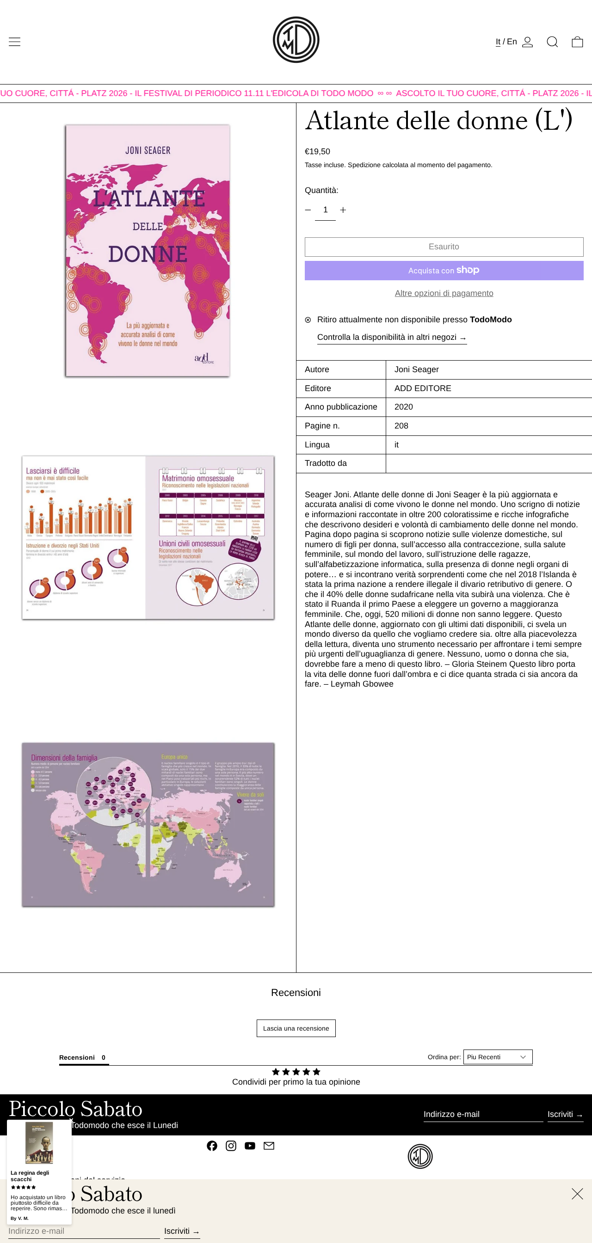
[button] (552, 41)
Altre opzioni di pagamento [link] (444, 292)
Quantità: (322, 190)
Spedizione (364, 164)
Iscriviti (560, 1114)
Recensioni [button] (77, 1057)
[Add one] (343, 210)
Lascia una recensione (296, 1028)
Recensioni (296, 992)
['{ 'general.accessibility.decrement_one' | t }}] (308, 210)
